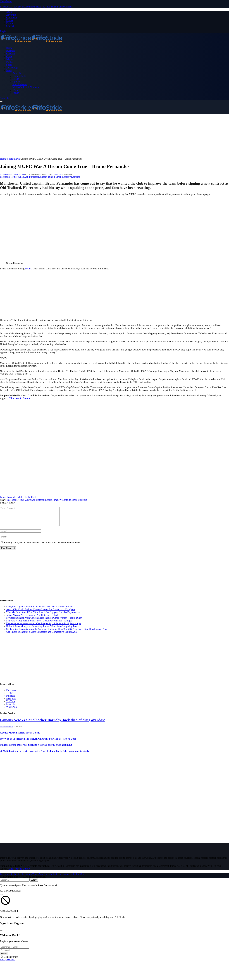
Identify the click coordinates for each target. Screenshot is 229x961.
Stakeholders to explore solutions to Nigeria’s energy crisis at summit (36, 744)
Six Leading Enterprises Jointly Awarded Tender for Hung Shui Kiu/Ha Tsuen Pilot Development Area (56, 629)
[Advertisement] (93, 135)
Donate (9, 20)
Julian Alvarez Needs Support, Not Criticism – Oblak (32, 615)
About (9, 12)
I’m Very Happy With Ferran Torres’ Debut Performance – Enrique (39, 620)
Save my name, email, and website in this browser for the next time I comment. (42, 542)
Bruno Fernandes (8, 497)
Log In (4, 953)
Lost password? (7, 959)
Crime (9, 56)
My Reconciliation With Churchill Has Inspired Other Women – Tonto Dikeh (44, 617)
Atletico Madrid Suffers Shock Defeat (20, 732)
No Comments (56, 174)
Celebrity (10, 53)
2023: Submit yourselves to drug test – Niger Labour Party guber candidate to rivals (44, 751)
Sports (9, 64)
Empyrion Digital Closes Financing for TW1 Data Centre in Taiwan (39, 606)
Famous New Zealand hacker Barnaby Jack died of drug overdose (52, 720)
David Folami (19, 174)
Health (15, 78)
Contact (10, 26)
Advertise (11, 14)
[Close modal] (1, 894)
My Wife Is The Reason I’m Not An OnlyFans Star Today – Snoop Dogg (38, 738)
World (15, 90)
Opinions (16, 81)
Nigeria (10, 59)
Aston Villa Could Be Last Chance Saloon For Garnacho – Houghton (40, 609)
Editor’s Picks (19, 76)
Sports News (5, 174)
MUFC (28, 268)
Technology (12, 67)
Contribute (11, 17)
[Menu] (1, 101)
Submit (34, 880)
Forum (9, 23)
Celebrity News (6, 727)
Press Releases (19, 84)
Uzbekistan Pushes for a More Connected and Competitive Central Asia (41, 631)
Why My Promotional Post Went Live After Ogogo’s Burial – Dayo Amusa (43, 612)
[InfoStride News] (31, 42)
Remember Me (11, 956)
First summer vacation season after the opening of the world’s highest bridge (43, 623)
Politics (9, 62)
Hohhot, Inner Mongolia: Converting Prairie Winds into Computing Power (42, 626)
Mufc (20, 497)
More (9, 70)
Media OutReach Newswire (26, 87)
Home (9, 48)
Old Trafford (30, 497)
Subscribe (5, 98)
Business (10, 50)
